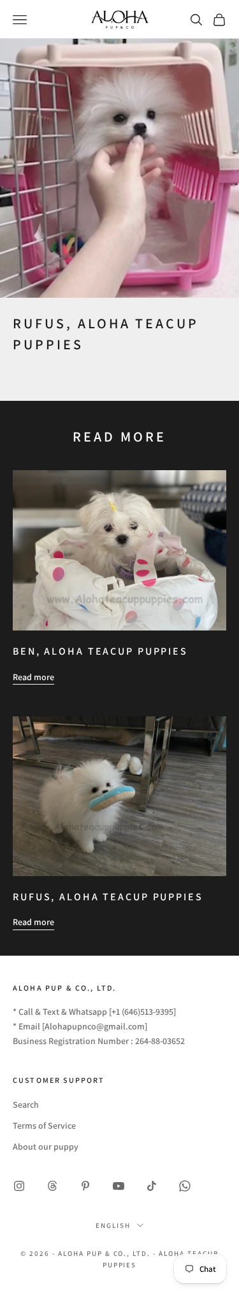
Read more (33, 677)
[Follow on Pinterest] (85, 1186)
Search (26, 1104)
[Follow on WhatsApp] (184, 1186)
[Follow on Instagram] (19, 1186)
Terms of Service (44, 1125)
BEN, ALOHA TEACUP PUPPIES (100, 651)
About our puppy (45, 1146)
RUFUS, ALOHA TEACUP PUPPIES (108, 896)
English (113, 1225)
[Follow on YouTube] (118, 1186)
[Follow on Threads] (52, 1186)
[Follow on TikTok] (151, 1186)
